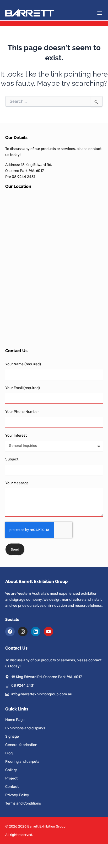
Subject (11, 459)
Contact (12, 786)
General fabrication (21, 745)
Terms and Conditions (23, 803)
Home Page (15, 720)
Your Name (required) (23, 364)
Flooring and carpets (22, 761)
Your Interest (16, 435)
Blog (9, 753)
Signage (12, 736)
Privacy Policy (17, 795)
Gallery (11, 770)
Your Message (17, 483)
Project (11, 778)
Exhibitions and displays (25, 728)
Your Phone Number (22, 411)
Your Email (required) (22, 388)
